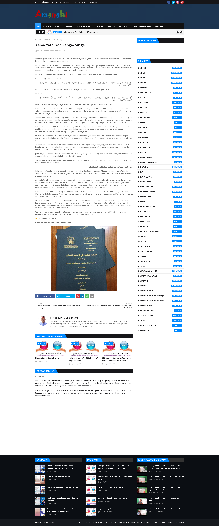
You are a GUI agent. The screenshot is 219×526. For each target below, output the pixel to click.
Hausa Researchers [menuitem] (142, 26)
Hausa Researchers (158, 162)
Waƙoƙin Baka (158, 291)
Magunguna (158, 216)
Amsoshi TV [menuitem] (160, 26)
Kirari (158, 202)
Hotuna (158, 167)
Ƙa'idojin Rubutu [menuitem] (85, 26)
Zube (158, 320)
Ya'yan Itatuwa (158, 310)
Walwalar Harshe (158, 271)
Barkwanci (158, 102)
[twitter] (173, 2)
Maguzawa (158, 221)
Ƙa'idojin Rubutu (158, 325)
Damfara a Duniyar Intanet (58, 476)
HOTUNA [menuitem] (111, 26)
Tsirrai (158, 256)
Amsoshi (51, 522)
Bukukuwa (158, 117)
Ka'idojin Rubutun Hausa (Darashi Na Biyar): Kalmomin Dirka (164, 488)
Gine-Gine (158, 142)
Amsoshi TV (158, 93)
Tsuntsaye (158, 261)
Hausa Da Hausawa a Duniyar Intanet (63, 487)
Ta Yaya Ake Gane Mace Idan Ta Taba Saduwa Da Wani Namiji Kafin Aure (113, 467)
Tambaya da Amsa (159, 522)
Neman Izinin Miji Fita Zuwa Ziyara (112, 498)
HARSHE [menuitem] (68, 26)
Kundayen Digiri (158, 206)
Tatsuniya (158, 246)
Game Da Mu (56, 2)
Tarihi (158, 241)
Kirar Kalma (158, 197)
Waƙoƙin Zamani (158, 306)
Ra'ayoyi (158, 226)
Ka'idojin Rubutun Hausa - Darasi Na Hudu (163, 499)
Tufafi (158, 266)
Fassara (158, 132)
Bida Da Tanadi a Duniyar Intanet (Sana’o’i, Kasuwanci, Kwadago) (61, 467)
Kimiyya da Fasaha (158, 192)
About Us (45, 2)
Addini (43, 39)
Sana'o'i (158, 236)
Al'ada (158, 83)
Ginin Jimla (158, 147)
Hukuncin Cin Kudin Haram (47, 358)
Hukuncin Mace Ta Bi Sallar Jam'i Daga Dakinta (80, 31)
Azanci (158, 98)
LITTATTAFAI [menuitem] (124, 26)
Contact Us (93, 2)
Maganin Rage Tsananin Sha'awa (111, 509)
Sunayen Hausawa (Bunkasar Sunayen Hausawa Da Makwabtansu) (63, 510)
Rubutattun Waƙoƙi (158, 231)
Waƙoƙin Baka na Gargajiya (158, 296)
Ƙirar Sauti (158, 330)
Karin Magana (158, 187)
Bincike (158, 112)
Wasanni (158, 281)
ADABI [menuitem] (57, 26)
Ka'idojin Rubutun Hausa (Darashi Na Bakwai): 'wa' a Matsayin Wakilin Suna (164, 467)
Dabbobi (158, 127)
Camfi (158, 122)
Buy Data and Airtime (176, 522)
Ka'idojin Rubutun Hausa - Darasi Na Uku (165, 509)
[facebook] (168, 2)
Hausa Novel (158, 157)
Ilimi (158, 172)
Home (37, 2)
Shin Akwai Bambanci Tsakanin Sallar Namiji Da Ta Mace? (116, 359)
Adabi (158, 73)
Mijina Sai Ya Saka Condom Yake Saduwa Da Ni (115, 477)
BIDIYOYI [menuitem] (100, 26)
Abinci (158, 68)
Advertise (82, 2)
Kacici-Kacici (158, 182)
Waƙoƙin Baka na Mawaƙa (158, 301)
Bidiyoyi (158, 107)
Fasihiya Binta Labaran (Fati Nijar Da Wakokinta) (62, 499)
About (88, 522)
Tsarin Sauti (158, 251)
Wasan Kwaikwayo (158, 276)
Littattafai (158, 211)
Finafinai (158, 137)
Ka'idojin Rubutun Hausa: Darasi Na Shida (166, 476)
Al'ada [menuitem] (46, 26)
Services (66, 2)
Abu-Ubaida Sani (43, 51)
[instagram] (177, 2)
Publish (74, 2)
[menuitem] (38, 26)
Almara (158, 88)
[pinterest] (182, 2)
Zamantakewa (158, 315)
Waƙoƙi (158, 286)
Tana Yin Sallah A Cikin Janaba (110, 487)
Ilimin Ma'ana (158, 177)
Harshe (158, 152)
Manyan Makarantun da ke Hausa (127, 522)
